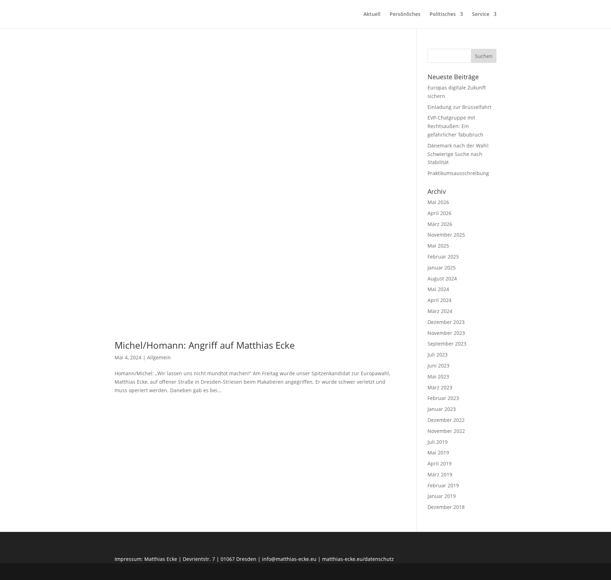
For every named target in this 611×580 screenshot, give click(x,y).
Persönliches (405, 14)
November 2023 (446, 333)
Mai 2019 (438, 452)
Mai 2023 (438, 376)
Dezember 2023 (446, 322)
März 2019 (439, 474)
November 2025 (446, 234)
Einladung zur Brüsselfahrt (459, 107)
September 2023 (446, 343)
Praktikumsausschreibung (458, 173)
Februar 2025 (443, 256)
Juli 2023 (437, 354)
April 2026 (439, 213)
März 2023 (439, 387)
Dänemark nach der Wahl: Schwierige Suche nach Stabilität (458, 154)
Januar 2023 (441, 409)
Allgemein (159, 357)
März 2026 (439, 224)
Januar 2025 (441, 267)
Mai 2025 (438, 245)
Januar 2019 (441, 496)
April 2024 (439, 300)
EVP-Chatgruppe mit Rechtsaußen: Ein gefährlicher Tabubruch (455, 126)
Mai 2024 (438, 289)
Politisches (443, 14)
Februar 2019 (443, 485)
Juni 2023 (438, 365)
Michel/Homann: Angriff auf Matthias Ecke (205, 345)
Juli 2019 (437, 442)
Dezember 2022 (446, 420)
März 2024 (439, 311)
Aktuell (371, 14)
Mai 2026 (438, 202)
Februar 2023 (443, 398)
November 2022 (446, 431)
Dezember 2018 (446, 507)
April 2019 (439, 463)
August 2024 (442, 278)
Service (480, 14)
